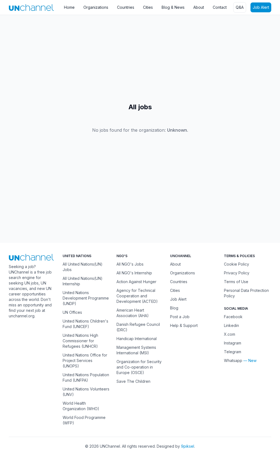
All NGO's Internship (134, 273)
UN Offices (72, 312)
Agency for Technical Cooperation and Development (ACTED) (137, 296)
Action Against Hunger (136, 281)
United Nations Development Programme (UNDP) (86, 298)
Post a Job (179, 316)
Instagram (232, 343)
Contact (220, 7)
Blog (174, 308)
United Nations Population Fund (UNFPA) (86, 377)
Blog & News (173, 7)
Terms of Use (236, 281)
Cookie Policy (236, 264)
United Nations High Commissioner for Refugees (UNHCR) (80, 341)
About (198, 7)
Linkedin (231, 325)
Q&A (240, 7)
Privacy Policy (236, 273)
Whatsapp (233, 360)
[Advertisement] (140, 59)
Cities (148, 7)
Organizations (95, 7)
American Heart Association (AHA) (132, 313)
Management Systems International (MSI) (136, 350)
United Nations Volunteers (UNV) (86, 392)
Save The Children (133, 381)
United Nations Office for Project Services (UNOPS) (85, 360)
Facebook (233, 316)
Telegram (232, 351)
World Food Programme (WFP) (84, 420)
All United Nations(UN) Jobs (83, 267)
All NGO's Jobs (130, 264)
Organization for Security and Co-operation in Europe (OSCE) (139, 367)
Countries (125, 7)
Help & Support (184, 325)
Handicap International (136, 338)
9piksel (187, 446)
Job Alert (261, 7)
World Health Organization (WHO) (81, 406)
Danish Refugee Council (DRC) (138, 327)
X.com (229, 334)
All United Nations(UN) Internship (83, 281)
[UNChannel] (31, 7)
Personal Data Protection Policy (246, 293)
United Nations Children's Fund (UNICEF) (85, 324)
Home (69, 7)
